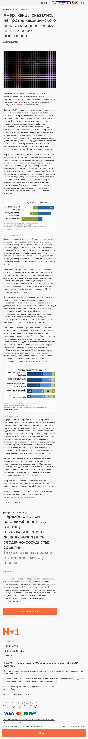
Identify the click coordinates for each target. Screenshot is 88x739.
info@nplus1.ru (24, 694)
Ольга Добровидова (10, 42)
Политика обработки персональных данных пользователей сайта (29, 719)
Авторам (8, 655)
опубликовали (28, 129)
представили (42, 115)
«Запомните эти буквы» (24, 497)
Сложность (10, 646)
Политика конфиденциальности (74, 726)
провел (17, 104)
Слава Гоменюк (8, 571)
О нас (7, 641)
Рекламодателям (14, 651)
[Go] (5, 3)
